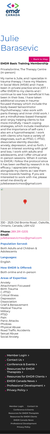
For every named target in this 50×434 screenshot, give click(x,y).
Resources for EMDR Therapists (21, 370)
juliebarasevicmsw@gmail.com (21, 238)
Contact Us (14, 359)
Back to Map (40, 59)
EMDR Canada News (21, 381)
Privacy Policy (16, 390)
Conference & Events (21, 364)
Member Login (17, 355)
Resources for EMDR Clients (26, 376)
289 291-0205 (19, 231)
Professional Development (25, 385)
